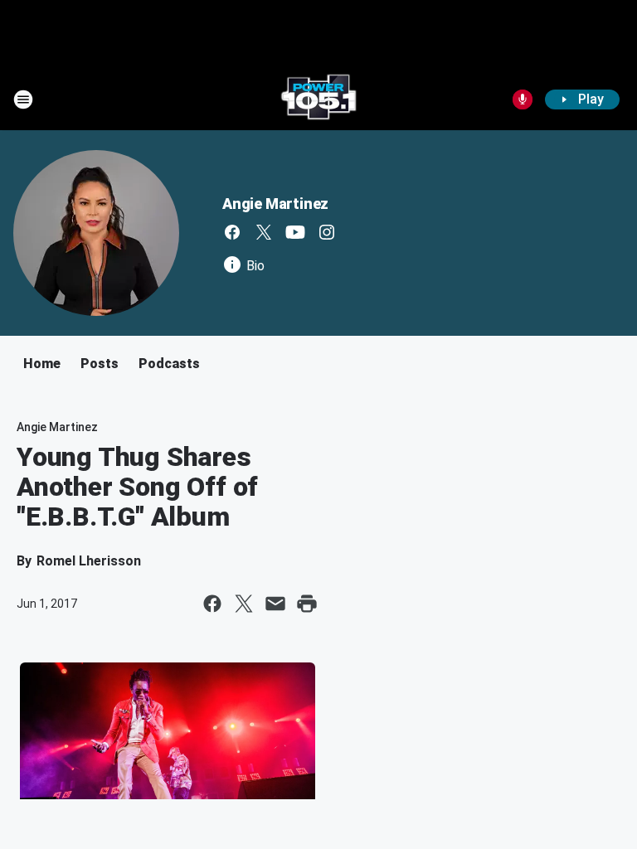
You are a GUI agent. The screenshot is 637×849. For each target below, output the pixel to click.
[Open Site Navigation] (23, 99)
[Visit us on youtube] (295, 232)
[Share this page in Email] (275, 603)
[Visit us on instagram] (327, 232)
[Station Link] (318, 99)
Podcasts (169, 363)
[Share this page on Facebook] (212, 603)
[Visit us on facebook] (232, 232)
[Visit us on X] (264, 232)
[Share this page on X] (243, 603)
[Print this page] (306, 603)
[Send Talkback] (522, 99)
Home (42, 363)
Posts (99, 363)
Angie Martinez (275, 203)
